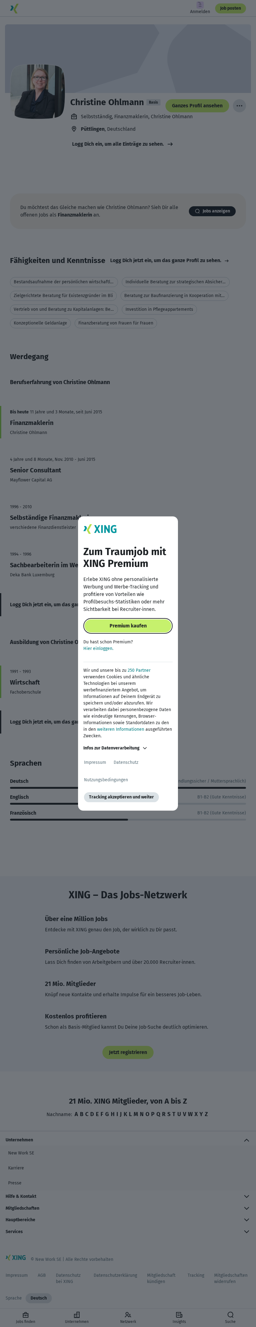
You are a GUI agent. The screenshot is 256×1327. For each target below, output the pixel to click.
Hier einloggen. (98, 648)
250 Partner (139, 670)
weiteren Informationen (120, 729)
